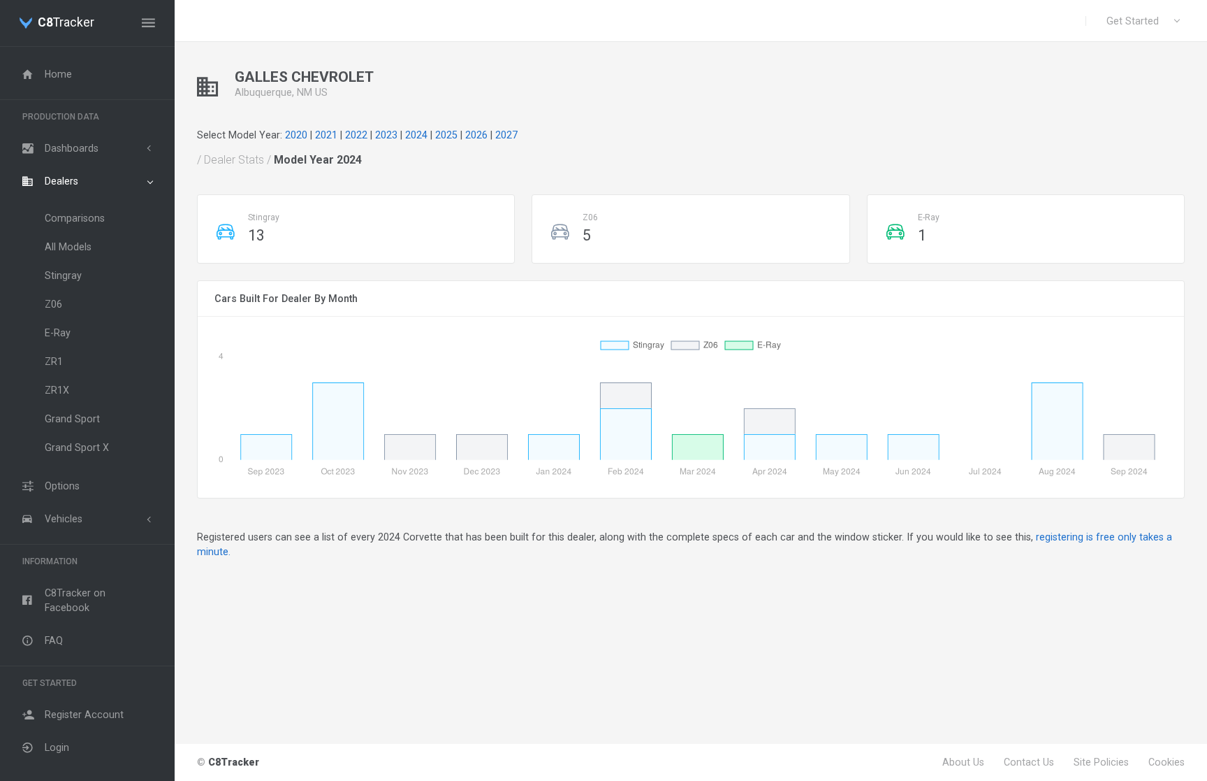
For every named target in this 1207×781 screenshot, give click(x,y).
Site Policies (1101, 762)
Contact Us (1029, 762)
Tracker (66, 23)
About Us (963, 762)
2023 (386, 135)
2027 (506, 135)
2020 (296, 135)
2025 (446, 135)
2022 (356, 135)
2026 (476, 135)
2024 (416, 135)
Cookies (1166, 762)
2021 (326, 135)
